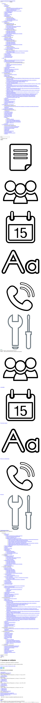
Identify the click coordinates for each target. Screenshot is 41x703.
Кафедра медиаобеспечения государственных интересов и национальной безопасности (23, 539)
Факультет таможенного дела (11, 537)
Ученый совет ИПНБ (8, 12)
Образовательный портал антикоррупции (11, 69)
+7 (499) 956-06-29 (3, 675)
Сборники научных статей (8, 101)
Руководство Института (8, 11)
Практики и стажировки (8, 49)
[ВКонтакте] (1, 668)
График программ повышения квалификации (14, 64)
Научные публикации (8, 114)
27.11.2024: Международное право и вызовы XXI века (15, 81)
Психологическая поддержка (9, 128)
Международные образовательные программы (14, 33)
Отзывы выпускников (8, 14)
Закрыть (2, 699)
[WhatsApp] (3, 668)
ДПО (3, 58)
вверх (1, 700)
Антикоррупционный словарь (9, 67)
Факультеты (6, 6)
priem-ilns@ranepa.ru (3, 676)
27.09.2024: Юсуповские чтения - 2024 (13, 97)
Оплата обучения (7, 53)
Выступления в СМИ (8, 116)
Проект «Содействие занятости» (10, 595)
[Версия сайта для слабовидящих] (20, 279)
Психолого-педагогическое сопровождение (11, 126)
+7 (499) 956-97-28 (3, 690)
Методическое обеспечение (9, 650)
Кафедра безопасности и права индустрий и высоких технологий (19, 544)
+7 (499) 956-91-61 (3, 683)
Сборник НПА (6, 68)
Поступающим (4, 21)
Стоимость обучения (9, 28)
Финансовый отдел (7, 16)
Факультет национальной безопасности (13, 9)
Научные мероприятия (8, 76)
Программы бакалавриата (10, 30)
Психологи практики (8, 131)
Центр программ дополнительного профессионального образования (20, 541)
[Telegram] (2, 668)
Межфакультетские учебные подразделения (13, 10)
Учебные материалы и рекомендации (12, 48)
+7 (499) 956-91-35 (3, 680)
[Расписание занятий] (20, 244)
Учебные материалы (7, 45)
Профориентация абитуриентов (9, 132)
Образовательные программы (9, 29)
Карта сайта (2, 695)
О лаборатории (7, 632)
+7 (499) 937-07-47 (3, 688)
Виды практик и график (10, 51)
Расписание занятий (7, 38)
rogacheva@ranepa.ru (3, 685)
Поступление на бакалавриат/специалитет (13, 26)
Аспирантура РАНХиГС (6, 691)
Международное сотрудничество (8, 104)
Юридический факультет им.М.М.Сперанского (14, 8)
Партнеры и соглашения (8, 108)
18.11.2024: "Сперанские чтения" (12, 82)
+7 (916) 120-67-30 (3, 684)
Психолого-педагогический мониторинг (11, 127)
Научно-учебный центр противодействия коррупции (13, 61)
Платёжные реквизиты (10, 18)
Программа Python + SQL (8, 71)
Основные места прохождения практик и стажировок (15, 52)
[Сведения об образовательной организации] (20, 174)
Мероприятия (8, 65)
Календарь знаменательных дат (9, 102)
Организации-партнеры (8, 112)
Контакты (6, 13)
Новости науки (7, 75)
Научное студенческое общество (9, 99)
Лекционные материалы (10, 47)
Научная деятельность (6, 72)
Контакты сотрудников (8, 39)
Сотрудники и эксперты (8, 111)
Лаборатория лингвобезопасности (8, 109)
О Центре (8, 63)
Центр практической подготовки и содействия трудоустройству (17, 577)
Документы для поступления (9, 586)
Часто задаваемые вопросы (9, 35)
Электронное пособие (8, 115)
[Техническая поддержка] (20, 348)
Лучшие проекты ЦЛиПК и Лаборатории (13, 641)
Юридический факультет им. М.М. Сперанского (8, 693)
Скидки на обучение (7, 54)
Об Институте (6, 5)
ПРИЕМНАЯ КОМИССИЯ (9, 23)
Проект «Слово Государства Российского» (13, 121)
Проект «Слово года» (10, 122)
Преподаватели (7, 15)
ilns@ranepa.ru (36, 702)
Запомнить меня (4, 138)
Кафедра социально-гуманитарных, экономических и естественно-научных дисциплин (23, 543)
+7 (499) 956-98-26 (3, 689)
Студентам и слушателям (6, 36)
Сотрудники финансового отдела (12, 553)
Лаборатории (6, 100)
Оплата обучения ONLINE (11, 19)
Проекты (5, 117)
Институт (4, 3)
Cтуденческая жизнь (7, 55)
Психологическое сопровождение (8, 124)
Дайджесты (6, 98)
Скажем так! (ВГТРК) (10, 119)
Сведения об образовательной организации (7, 0)
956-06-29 (29, 702)
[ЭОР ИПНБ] (20, 209)
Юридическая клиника (8, 20)
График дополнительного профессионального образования (14, 585)
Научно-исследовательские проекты (10, 74)
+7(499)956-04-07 (25, 702)
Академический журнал (8, 56)
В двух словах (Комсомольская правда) (13, 120)
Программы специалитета (10, 31)
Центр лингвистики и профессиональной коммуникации (18, 540)
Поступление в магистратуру (11, 27)
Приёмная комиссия (9, 25)
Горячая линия (6, 129)
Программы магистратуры (10, 32)
